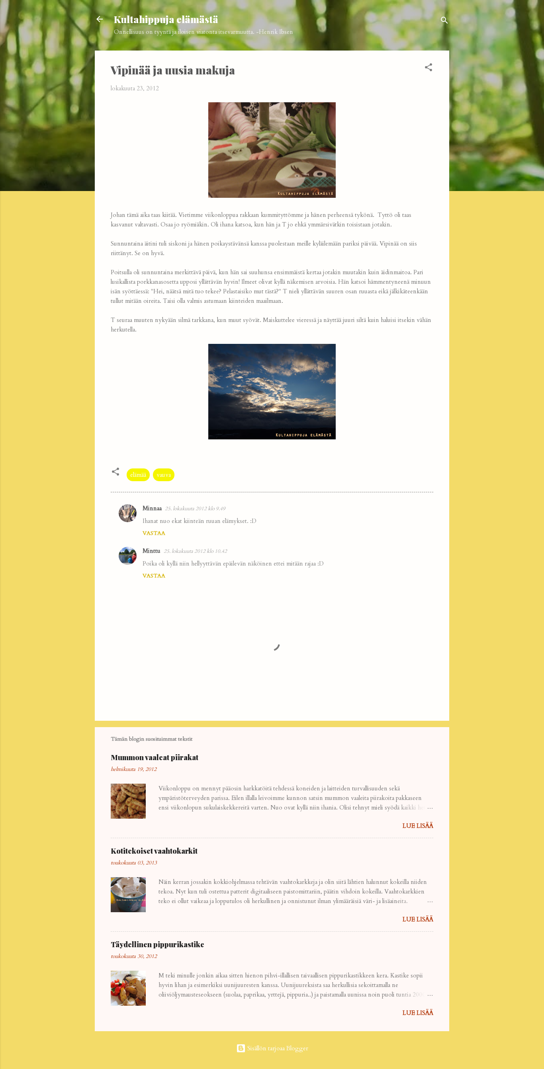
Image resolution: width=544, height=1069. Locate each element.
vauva (164, 475)
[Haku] (444, 22)
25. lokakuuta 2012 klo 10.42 (195, 551)
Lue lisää (418, 826)
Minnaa (152, 508)
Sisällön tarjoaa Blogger (277, 1048)
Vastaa (154, 533)
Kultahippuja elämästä (166, 19)
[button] (428, 68)
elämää (138, 475)
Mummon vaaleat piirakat (154, 757)
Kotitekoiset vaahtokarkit (154, 851)
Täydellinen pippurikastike (157, 944)
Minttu (151, 551)
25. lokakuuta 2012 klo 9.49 (195, 508)
